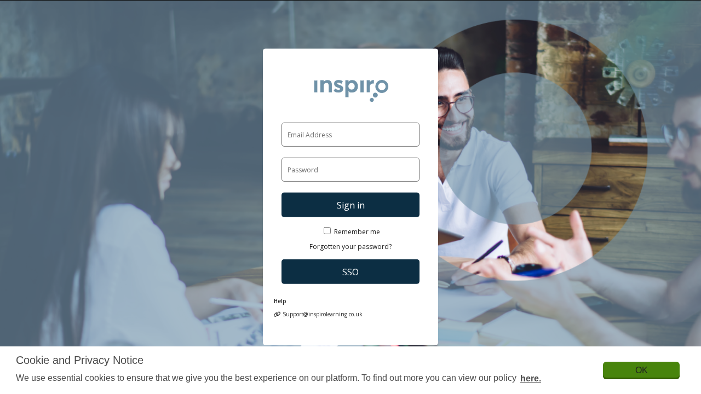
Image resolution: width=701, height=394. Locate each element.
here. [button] (530, 378)
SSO (350, 272)
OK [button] (641, 370)
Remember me (357, 231)
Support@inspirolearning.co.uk (322, 314)
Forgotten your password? (350, 246)
